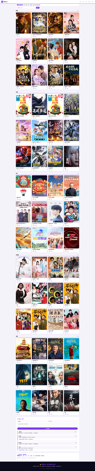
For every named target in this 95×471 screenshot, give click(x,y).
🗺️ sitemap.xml (24, 457)
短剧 (80, 1)
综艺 (86, 1)
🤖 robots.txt (19, 457)
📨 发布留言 (47, 428)
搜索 (37, 7)
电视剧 (89, 1)
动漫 (83, 1)
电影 (92, 1)
